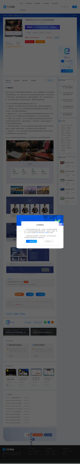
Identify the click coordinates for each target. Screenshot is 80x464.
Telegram (31, 241)
